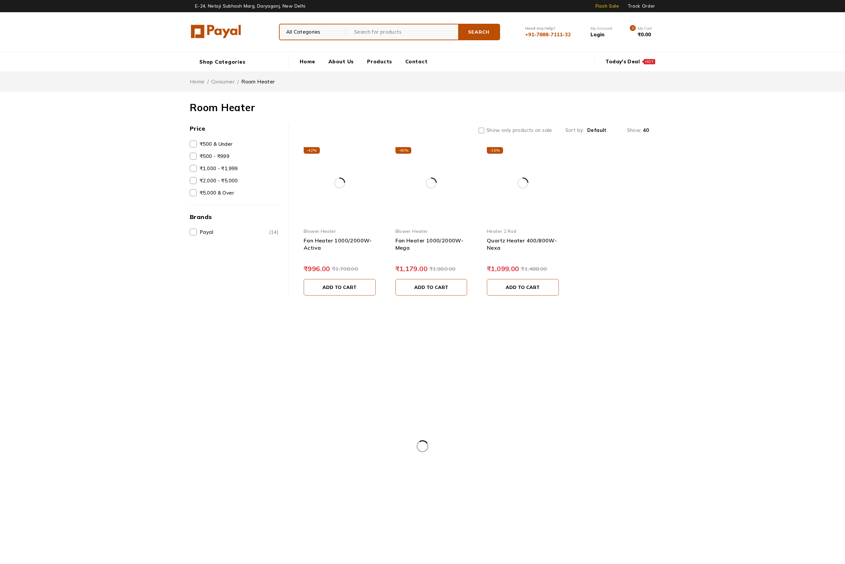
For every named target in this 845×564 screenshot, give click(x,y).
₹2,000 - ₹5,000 (219, 180)
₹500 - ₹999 (214, 156)
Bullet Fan (294, 494)
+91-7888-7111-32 (590, 386)
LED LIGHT (534, 494)
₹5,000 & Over (217, 193)
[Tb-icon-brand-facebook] (194, 431)
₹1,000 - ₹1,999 (219, 168)
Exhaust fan (441, 418)
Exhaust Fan (335, 494)
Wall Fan (418, 508)
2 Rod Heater (211, 494)
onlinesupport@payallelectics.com (586, 378)
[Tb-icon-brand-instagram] (224, 431)
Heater (438, 494)
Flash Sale (607, 6)
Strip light (294, 508)
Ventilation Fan (376, 508)
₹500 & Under (216, 144)
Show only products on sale (519, 130)
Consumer (223, 81)
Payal (239, 232)
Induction (472, 494)
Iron (502, 494)
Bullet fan (439, 398)
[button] (340, 287)
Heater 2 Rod (502, 231)
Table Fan (332, 508)
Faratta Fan (401, 494)
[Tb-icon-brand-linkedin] (209, 431)
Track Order (641, 6)
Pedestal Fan (604, 494)
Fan (368, 494)
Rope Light (254, 508)
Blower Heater (320, 231)
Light (568, 494)
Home (197, 81)
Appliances (440, 378)
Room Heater (211, 508)
